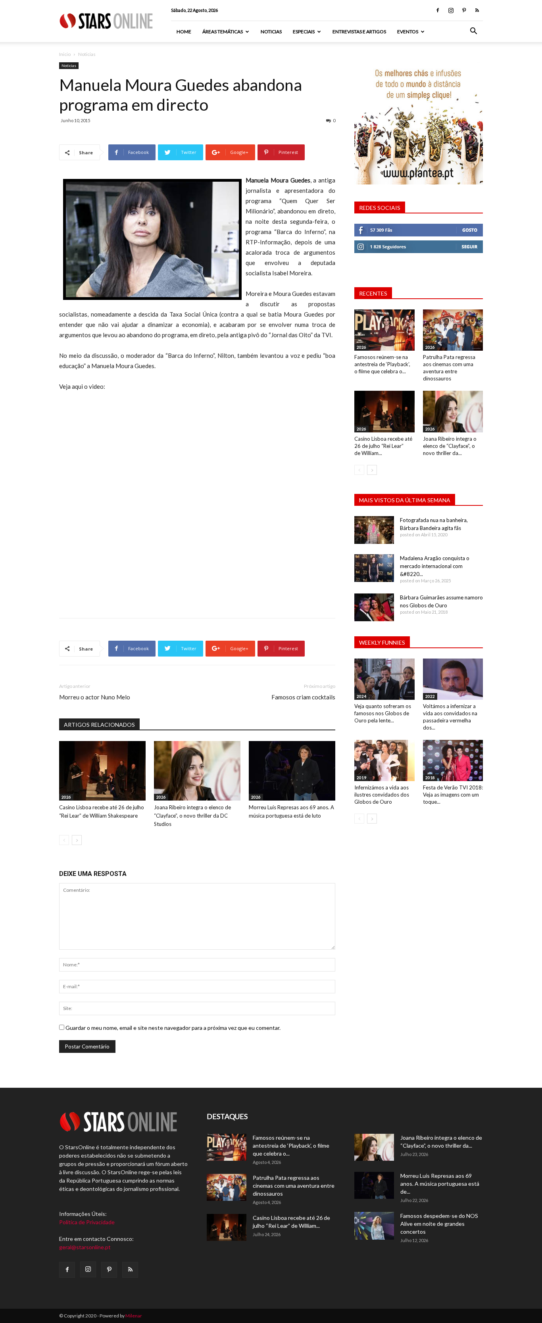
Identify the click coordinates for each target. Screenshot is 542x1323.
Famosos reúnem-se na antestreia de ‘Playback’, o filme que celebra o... (382, 364)
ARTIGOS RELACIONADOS (99, 724)
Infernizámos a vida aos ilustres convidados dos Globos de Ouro (381, 794)
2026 (66, 797)
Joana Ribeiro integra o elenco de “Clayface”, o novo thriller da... (450, 446)
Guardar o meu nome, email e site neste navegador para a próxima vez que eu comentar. (173, 1027)
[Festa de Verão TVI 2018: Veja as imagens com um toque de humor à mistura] (453, 760)
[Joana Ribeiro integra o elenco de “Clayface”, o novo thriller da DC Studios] (197, 771)
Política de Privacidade (87, 1222)
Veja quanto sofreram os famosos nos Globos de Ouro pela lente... (382, 713)
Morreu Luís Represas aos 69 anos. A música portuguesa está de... (439, 1183)
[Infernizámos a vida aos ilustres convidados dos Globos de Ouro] (384, 760)
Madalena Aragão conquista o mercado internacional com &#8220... (434, 566)
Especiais (304, 32)
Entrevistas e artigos (359, 32)
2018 (430, 777)
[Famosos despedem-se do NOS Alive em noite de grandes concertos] (374, 1226)
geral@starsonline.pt (85, 1247)
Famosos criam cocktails (303, 697)
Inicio (65, 54)
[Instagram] (451, 10)
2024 (361, 696)
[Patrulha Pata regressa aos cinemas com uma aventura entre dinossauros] (453, 330)
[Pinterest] (464, 10)
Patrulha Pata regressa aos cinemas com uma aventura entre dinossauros (293, 1185)
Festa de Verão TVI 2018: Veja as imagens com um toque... (453, 794)
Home (184, 32)
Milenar (133, 1316)
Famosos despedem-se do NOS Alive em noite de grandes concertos (439, 1223)
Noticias (271, 32)
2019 (361, 777)
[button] (473, 32)
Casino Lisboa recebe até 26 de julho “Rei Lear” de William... (383, 446)
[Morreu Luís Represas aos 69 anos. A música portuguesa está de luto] (292, 771)
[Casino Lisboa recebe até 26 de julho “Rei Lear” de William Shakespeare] (102, 771)
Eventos (407, 32)
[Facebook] (438, 10)
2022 (430, 696)
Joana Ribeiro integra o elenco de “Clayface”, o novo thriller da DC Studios (192, 815)
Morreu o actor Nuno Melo (94, 697)
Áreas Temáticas (222, 32)
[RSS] (477, 10)
